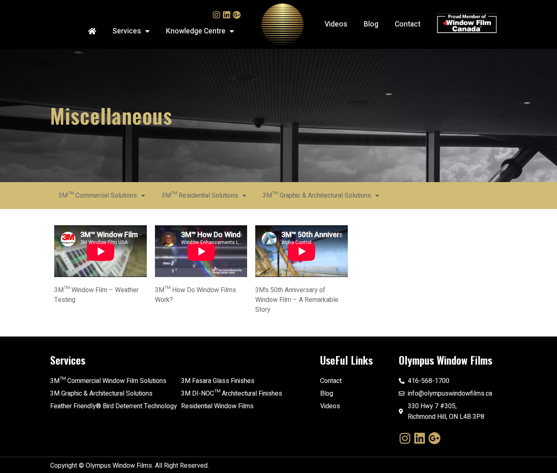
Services (127, 31)
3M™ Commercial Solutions (97, 195)
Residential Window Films (217, 406)
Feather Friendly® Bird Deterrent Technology (113, 406)
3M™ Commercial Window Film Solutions (108, 381)
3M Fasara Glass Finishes (217, 381)
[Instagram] (216, 15)
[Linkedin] (227, 15)
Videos (336, 24)
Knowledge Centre (195, 31)
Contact (407, 24)
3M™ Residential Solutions (199, 195)
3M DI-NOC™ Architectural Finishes (231, 393)
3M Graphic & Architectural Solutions (101, 393)
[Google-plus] (237, 15)
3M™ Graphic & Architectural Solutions (317, 195)
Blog (371, 24)
